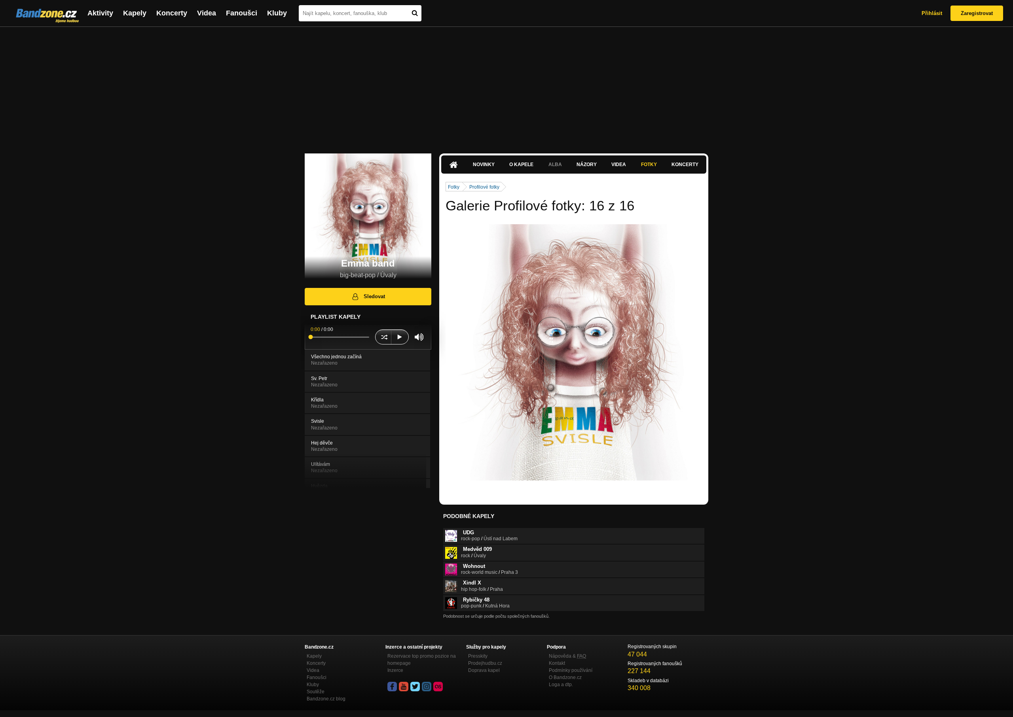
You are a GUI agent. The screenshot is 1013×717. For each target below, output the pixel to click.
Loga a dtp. (561, 684)
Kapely (134, 13)
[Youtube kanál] (403, 686)
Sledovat (374, 296)
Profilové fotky (484, 187)
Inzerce (395, 670)
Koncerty (171, 13)
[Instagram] (426, 686)
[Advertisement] (506, 86)
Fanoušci (241, 13)
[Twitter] (415, 686)
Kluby (277, 13)
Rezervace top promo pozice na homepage (421, 659)
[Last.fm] (438, 686)
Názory (587, 164)
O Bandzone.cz (565, 677)
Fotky (649, 164)
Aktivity (100, 13)
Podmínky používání (570, 670)
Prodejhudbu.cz (485, 663)
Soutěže (315, 691)
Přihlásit (932, 13)
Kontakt (557, 663)
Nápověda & (567, 656)
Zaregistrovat (977, 13)
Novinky (484, 164)
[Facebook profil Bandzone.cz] (392, 686)
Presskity (478, 656)
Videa (206, 13)
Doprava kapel (484, 670)
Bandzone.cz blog (326, 699)
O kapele (521, 164)
